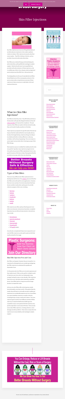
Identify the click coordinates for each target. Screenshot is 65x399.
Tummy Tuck (48, 169)
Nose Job (48, 166)
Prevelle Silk (13, 197)
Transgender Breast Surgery (52, 138)
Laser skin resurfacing (15, 219)
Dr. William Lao (49, 191)
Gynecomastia (49, 145)
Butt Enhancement (50, 171)
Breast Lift (48, 110)
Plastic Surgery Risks (50, 161)
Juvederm (12, 195)
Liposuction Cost (49, 194)
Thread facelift (13, 225)
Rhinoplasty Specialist (50, 193)
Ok (26, 4)
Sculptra (12, 201)
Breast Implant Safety (50, 137)
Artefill (11, 203)
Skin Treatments (49, 173)
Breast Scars (48, 148)
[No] (63, 3)
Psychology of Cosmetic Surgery (52, 176)
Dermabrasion (13, 217)
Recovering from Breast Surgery (52, 140)
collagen (24, 178)
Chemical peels (13, 223)
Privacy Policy (49, 208)
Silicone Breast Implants (51, 135)
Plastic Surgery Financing (51, 163)
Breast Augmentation (50, 104)
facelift (13, 227)
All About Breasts (49, 130)
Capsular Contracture (50, 143)
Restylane (12, 190)
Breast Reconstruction (50, 109)
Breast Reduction (49, 112)
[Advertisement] (21, 98)
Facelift (47, 165)
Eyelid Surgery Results (50, 196)
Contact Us (48, 213)
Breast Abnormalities (50, 141)
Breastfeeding (49, 146)
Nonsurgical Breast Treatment (52, 117)
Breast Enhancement (50, 114)
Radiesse (12, 193)
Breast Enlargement (50, 107)
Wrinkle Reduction (50, 174)
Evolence (12, 199)
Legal (47, 209)
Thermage (12, 221)
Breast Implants (49, 105)
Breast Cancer (49, 132)
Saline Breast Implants (51, 133)
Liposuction (48, 168)
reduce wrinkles (11, 123)
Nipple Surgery (49, 115)
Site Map (48, 211)
